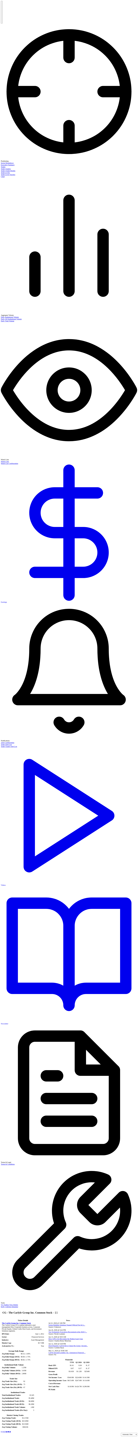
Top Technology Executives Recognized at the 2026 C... (68, 1332)
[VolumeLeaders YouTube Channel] (8, 1432)
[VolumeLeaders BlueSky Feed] (7, 1432)
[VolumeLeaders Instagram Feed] (5, 1432)
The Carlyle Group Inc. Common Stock (16, 1323)
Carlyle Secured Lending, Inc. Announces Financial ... (67, 1353)
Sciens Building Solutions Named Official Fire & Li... (67, 1325)
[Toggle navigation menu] (2, 12)
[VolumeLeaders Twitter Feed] (3, 1432)
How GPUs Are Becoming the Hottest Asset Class (66, 1339)
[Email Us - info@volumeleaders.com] (2, 1432)
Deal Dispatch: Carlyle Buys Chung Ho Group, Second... (68, 1346)
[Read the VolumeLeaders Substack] (10, 1432)
